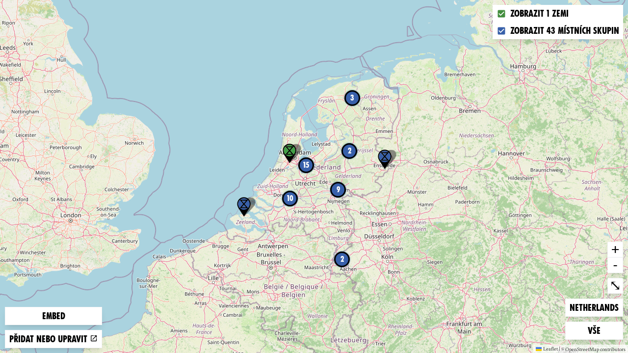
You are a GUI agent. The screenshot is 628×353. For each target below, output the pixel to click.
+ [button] (615, 249)
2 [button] (342, 259)
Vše (603, 330)
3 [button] (352, 97)
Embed (53, 316)
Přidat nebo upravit (49, 339)
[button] (244, 207)
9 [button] (338, 189)
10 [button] (290, 198)
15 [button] (306, 165)
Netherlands (594, 307)
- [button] (615, 264)
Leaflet (550, 348)
